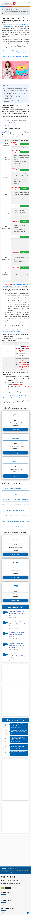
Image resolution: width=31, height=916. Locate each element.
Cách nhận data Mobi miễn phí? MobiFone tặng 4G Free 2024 (18, 752)
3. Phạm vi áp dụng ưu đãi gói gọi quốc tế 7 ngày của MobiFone (16, 94)
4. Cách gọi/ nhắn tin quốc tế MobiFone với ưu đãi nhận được (16, 97)
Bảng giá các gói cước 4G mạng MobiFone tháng (15, 56)
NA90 (15, 563)
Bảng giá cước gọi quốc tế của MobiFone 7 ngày (15, 88)
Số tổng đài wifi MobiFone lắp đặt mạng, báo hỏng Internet (17, 634)
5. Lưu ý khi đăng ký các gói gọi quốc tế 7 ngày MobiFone (16, 100)
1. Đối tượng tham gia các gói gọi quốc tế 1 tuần (15, 90)
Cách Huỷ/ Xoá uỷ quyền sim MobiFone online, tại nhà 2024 (16, 645)
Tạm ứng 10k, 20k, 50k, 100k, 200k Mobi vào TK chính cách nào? (19, 731)
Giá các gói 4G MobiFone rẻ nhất (9, 870)
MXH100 (15, 438)
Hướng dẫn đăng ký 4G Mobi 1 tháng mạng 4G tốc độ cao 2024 (19, 724)
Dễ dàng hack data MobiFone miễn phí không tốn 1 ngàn (17, 656)
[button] (26, 86)
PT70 (15, 540)
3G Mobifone (16, 868)
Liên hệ (4, 897)
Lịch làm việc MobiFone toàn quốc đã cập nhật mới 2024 (17, 624)
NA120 (15, 586)
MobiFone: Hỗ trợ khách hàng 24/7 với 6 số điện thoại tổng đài (19, 745)
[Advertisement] (15, 700)
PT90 (15, 415)
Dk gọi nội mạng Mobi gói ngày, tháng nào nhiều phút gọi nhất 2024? (18, 738)
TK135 (15, 461)
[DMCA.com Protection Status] (6, 887)
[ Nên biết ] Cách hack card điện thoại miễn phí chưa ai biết (17, 613)
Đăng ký (24, 144)
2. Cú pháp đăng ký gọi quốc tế (11, 92)
